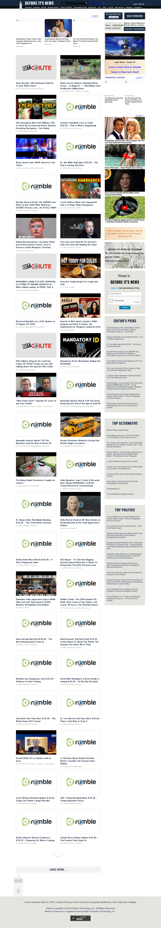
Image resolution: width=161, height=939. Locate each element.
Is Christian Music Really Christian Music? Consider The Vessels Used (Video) (77, 761)
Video (104, 7)
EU (73, 330)
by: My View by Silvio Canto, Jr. (27, 764)
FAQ (52, 902)
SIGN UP (114, 288)
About (27, 902)
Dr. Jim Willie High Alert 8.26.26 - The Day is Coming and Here (79, 164)
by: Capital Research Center (25, 406)
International (29, 250)
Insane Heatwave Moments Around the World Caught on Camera (79, 442)
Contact (59, 902)
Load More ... (58, 869)
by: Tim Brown (65, 766)
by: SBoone (64, 528)
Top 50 (110, 7)
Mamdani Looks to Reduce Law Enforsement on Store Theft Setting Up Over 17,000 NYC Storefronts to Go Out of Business (124, 556)
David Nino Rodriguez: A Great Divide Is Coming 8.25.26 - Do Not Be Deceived (79, 680)
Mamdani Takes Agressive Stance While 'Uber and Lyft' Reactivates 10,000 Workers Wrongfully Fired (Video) (35, 602)
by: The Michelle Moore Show (70, 608)
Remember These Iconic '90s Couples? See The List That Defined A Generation (124, 141)
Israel (33, 370)
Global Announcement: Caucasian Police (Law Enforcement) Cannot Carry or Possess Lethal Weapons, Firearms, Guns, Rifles (35, 246)
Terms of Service (81, 902)
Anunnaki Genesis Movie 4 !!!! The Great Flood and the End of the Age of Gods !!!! (80, 402)
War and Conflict (83, 91)
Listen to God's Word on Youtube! (125, 67)
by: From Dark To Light (24, 88)
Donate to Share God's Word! (125, 72)
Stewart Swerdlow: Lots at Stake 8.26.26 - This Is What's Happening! (78, 124)
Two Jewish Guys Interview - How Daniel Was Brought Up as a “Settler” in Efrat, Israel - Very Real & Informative (124, 445)
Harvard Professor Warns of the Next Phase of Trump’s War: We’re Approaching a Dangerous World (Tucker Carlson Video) (125, 582)
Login (135, 4)
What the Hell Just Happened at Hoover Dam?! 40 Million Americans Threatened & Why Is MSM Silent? (123, 565)
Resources (86, 608)
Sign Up (141, 4)
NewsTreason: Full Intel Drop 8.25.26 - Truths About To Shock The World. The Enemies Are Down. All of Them (79, 642)
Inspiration (92, 7)
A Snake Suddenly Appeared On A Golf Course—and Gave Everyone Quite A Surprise (124, 221)
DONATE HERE (114, 17)
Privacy (68, 902)
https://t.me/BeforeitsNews (116, 261)
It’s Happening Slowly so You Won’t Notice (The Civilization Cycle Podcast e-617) (123, 436)
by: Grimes (19, 250)
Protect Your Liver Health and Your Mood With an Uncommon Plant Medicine (124, 468)
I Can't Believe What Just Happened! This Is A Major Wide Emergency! (78, 203)
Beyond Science (53, 7)
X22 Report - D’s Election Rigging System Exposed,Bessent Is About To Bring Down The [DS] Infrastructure (78, 562)
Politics (27, 607)
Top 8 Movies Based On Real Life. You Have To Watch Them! (57, 40)
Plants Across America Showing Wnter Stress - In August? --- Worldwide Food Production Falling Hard (80, 86)
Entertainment (34, 486)
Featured (28, 7)
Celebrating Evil (113, 489)
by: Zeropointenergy (23, 290)
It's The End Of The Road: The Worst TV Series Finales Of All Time (85, 41)
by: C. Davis (64, 287)
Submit (125, 307)
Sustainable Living (80, 7)
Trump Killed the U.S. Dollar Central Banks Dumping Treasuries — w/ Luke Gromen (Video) (123, 598)
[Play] (125, 46)
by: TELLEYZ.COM (66, 406)
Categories (138, 7)
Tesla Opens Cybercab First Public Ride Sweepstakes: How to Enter (122, 482)
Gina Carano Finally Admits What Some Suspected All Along (122, 194)
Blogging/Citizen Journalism (34, 327)
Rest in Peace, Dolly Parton (117, 430)
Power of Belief (66, 7)
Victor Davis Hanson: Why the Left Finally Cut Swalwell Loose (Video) (124, 573)
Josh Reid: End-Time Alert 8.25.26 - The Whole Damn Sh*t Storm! (36, 720)
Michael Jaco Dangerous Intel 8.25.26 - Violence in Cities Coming (35, 680)
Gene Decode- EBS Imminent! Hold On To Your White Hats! (34, 84)
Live (99, 7)
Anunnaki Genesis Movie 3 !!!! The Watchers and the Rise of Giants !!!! (33, 442)
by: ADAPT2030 (65, 366)
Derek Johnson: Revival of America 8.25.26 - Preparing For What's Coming (35, 839)
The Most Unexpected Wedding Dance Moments (114, 100)
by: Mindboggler (65, 446)
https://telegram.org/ (135, 253)
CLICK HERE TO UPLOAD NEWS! (134, 29)
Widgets (132, 902)
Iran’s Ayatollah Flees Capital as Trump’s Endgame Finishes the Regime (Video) (123, 590)
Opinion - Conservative (45, 406)
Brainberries (20, 46)
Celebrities (73, 528)
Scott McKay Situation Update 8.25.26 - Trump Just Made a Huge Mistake (36, 799)
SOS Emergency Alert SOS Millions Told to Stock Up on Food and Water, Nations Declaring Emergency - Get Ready (36, 125)
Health (43, 7)
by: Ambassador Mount (68, 91)
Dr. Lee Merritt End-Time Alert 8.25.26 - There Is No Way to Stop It (80, 720)
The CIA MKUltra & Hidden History (120, 494)
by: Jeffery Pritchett (22, 131)
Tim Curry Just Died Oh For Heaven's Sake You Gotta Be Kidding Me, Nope (78, 243)
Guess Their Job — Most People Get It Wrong (124, 168)
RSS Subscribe (120, 902)
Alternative (40, 168)
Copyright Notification (101, 902)
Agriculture (76, 366)
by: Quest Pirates (22, 486)
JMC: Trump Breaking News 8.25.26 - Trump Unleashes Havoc (78, 799)
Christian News (76, 766)
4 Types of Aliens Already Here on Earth (122, 461)
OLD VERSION (134, 16)
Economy (36, 7)
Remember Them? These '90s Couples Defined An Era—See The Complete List (28, 41)
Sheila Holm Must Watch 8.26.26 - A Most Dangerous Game (34, 561)
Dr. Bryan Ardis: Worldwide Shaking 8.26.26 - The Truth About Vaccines (33, 521)
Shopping (129, 7)
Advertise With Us (40, 902)
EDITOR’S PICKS (125, 320)
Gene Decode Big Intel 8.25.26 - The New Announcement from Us (34, 640)
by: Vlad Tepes (65, 330)
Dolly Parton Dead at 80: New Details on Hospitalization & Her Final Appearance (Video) (80, 523)
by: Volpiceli (20, 327)
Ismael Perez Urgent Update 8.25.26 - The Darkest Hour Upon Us (79, 839)
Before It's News (39, 3)
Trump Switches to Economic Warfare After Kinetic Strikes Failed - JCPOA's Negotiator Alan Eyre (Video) (123, 396)
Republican (35, 290)
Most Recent (119, 7)
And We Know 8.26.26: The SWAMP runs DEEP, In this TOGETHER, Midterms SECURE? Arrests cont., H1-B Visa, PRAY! (36, 205)
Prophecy (34, 131)
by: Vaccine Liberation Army (25, 168)
